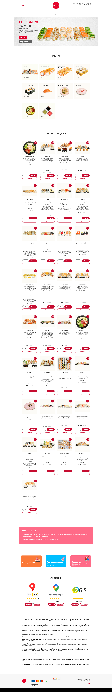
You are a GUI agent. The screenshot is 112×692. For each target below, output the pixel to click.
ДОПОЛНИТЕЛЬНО (46, 105)
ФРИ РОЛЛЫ (79, 66)
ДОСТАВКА (57, 14)
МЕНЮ (45, 14)
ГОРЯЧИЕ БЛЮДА (63, 85)
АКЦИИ (51, 14)
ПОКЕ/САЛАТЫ (28, 105)
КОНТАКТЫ (65, 14)
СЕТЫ (25, 66)
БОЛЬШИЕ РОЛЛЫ (46, 66)
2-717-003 (89, 6)
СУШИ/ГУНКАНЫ (46, 85)
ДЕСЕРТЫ (78, 85)
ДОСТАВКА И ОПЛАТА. (52, 539)
